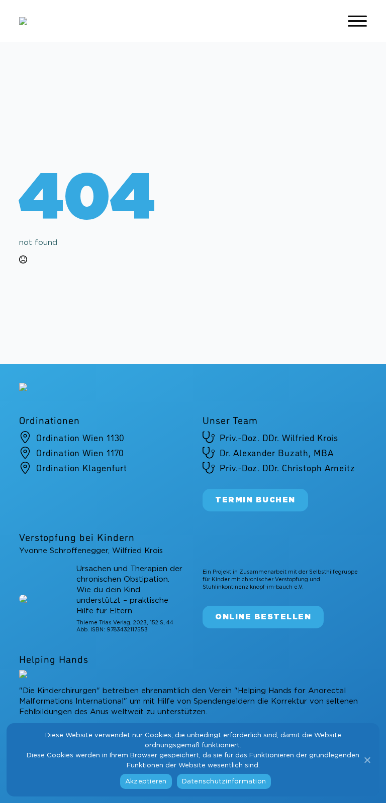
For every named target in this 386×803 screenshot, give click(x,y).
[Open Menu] (357, 21)
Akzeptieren (146, 781)
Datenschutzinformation (224, 781)
